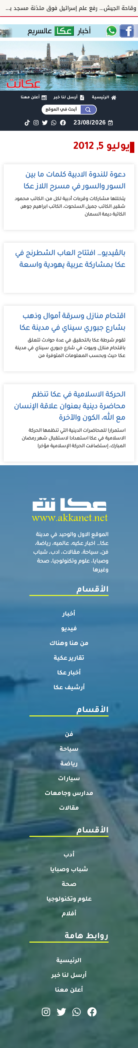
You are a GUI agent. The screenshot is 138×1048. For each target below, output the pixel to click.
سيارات (69, 779)
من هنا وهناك (69, 644)
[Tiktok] (27, 122)
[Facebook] (62, 122)
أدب (69, 855)
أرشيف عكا (69, 688)
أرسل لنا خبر (69, 975)
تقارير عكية (69, 658)
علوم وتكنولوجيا (69, 899)
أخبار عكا (69, 673)
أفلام (69, 914)
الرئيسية (69, 961)
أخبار (69, 614)
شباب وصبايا (69, 870)
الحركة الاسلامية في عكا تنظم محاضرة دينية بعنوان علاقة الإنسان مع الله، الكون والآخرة (69, 406)
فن (69, 735)
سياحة (69, 749)
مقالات (69, 808)
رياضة (69, 764)
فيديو (69, 629)
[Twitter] (45, 122)
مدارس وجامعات (69, 794)
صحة (69, 884)
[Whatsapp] (53, 122)
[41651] (69, 35)
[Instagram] (35, 122)
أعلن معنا (69, 990)
